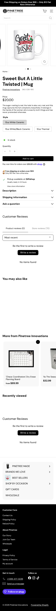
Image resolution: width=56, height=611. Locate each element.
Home (5, 72)
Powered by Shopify (40, 605)
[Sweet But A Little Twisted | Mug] (21, 305)
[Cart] (44, 11)
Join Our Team (9, 539)
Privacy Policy (9, 555)
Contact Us (8, 515)
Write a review (28, 252)
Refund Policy (8, 523)
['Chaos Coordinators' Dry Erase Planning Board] (21, 364)
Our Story (7, 535)
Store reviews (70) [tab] (40, 228)
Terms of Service (10, 559)
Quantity (7, 146)
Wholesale (7, 543)
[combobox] (28, 18)
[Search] (50, 18)
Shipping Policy (9, 519)
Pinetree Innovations (33, 336)
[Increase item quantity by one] (14, 151)
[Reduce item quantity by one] (5, 151)
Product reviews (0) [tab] (15, 228)
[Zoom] (44, 61)
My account (8, 563)
